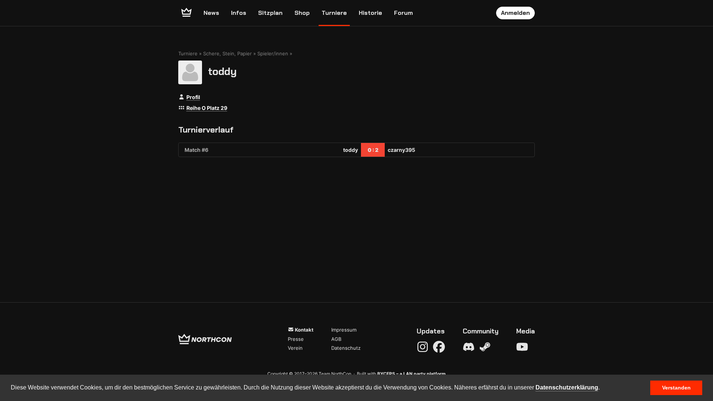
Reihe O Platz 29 (206, 108)
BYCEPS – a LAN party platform (411, 373)
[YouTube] (522, 347)
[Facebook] (439, 347)
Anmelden (515, 13)
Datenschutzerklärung (566, 387)
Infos (238, 13)
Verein (295, 348)
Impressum (343, 330)
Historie (370, 13)
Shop (302, 13)
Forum (403, 13)
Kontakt (303, 330)
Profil (193, 97)
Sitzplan (270, 13)
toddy (222, 71)
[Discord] (468, 347)
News (211, 13)
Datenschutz (346, 348)
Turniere (334, 13)
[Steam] (485, 347)
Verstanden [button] (676, 388)
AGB (336, 339)
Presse (296, 339)
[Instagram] (422, 347)
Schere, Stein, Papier (227, 53)
